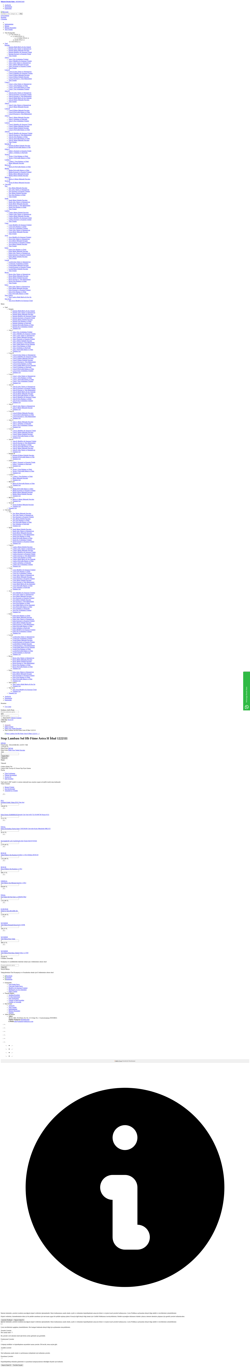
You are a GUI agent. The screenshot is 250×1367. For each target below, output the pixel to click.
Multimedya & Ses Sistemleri (18, 990)
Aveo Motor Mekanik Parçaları (18, 241)
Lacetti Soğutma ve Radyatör (21, 652)
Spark (6, 198)
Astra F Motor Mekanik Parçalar (19, 107)
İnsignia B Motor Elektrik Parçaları (19, 145)
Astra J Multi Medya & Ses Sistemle (23, 344)
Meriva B (8, 165)
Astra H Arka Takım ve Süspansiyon (20, 93)
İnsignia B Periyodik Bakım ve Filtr (20, 147)
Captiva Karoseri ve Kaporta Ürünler (20, 219)
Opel (6, 43)
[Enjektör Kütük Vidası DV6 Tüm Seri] (4, 799)
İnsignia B (8, 144)
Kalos (6, 248)
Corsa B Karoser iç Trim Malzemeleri (20, 114)
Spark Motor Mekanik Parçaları (18, 204)
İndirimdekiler (9, 24)
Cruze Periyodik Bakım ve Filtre (22, 586)
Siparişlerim (8, 7)
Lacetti (7, 260)
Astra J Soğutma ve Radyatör (21, 348)
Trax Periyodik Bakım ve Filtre (22, 522)
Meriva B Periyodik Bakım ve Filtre (20, 167)
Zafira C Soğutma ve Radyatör (18, 152)
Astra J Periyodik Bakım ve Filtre (22, 349)
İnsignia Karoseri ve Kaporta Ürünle (20, 54)
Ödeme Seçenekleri (11, 775)
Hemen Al (4, 758)
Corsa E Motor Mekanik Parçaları (19, 126)
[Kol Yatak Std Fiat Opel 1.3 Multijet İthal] (4, 893)
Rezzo (7, 272)
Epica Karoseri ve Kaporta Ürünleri (20, 290)
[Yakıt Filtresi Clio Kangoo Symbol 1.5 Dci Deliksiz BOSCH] (4, 851)
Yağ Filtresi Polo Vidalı (8, 939)
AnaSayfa (8, 5)
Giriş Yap (4, 719)
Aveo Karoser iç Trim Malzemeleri (23, 601)
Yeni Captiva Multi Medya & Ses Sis (20, 297)
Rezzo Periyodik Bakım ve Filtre (22, 667)
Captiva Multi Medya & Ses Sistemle (23, 559)
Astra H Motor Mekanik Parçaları (19, 100)
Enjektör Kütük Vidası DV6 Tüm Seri (12, 802)
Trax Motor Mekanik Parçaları (18, 188)
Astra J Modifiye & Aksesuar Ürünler (20, 61)
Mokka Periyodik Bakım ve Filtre (19, 170)
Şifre (2, 714)
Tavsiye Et (12, 768)
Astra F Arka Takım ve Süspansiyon (20, 105)
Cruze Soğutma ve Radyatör (21, 587)
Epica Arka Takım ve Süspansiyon (19, 286)
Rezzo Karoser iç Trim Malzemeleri (20, 279)
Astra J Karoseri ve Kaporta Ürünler (20, 66)
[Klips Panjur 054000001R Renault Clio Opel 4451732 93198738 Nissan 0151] (4, 813)
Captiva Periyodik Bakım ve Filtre (23, 561)
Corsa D (7, 70)
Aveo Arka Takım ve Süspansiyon (19, 239)
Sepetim (11, 1012)
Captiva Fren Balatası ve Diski (21, 557)
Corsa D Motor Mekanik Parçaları (19, 75)
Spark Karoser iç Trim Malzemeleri (19, 205)
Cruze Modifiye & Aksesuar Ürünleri (20, 225)
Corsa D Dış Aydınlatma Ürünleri (22, 371)
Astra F (7, 103)
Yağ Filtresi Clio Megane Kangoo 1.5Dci (13, 883)
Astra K (7, 131)
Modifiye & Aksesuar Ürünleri (18, 988)
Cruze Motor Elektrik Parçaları (21, 580)
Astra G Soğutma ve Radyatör (18, 119)
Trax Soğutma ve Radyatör (20, 524)
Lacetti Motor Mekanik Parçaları (19, 265)
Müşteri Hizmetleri (10, 28)
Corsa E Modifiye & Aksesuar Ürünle (20, 124)
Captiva (7, 211)
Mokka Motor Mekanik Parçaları (19, 174)
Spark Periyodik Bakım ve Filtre (22, 538)
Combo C (8, 160)
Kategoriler (8, 8)
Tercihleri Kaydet (17, 1365)
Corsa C (7, 82)
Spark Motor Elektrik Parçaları (18, 200)
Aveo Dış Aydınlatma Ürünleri (21, 610)
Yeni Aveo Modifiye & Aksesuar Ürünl (21, 300)
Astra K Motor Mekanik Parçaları (19, 140)
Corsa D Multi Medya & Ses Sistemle (24, 365)
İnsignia (7, 45)
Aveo (6, 235)
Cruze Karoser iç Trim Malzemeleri (23, 582)
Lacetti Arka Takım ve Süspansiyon (20, 262)
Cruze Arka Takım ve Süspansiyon (19, 230)
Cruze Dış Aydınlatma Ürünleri (18, 228)
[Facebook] (8, 976)
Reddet (119, 1316)
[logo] (4, 12)
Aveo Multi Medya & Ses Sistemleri (23, 605)
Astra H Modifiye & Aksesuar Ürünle (24, 397)
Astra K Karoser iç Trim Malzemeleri (20, 135)
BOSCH (3, 853)
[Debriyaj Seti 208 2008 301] (4, 907)
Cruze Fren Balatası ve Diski (17, 226)
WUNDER (4, 923)
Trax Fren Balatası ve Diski (17, 195)
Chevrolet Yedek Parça (16, 986)
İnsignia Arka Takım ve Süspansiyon (20, 49)
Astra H (7, 91)
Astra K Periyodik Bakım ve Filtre (19, 138)
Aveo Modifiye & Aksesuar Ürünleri (20, 237)
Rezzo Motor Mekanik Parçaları (18, 276)
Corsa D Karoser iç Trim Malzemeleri (20, 78)
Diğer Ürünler (9, 727)
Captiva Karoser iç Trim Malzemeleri (23, 556)
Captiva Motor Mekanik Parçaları (19, 216)
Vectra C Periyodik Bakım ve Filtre (19, 158)
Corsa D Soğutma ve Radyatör (21, 367)
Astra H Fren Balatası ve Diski (21, 399)
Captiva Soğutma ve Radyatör (21, 563)
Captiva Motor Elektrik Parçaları (19, 212)
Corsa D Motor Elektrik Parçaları (19, 77)
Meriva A (8, 177)
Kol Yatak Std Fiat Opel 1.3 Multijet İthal (13, 897)
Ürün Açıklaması (10, 773)
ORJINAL (4, 881)
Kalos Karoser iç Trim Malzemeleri (23, 624)
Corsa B (7, 108)
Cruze (6, 223)
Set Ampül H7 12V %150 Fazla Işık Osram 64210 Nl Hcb (19, 841)
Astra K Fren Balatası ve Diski (18, 137)
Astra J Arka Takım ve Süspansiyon (20, 63)
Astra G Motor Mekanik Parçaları (19, 117)
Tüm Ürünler (13, 56)
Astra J (7, 57)
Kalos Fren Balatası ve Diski (17, 249)
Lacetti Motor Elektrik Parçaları (18, 269)
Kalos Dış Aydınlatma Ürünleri (22, 631)
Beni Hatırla (7, 718)
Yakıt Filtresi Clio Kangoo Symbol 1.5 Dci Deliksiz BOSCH (19, 855)
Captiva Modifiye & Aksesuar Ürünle (20, 218)
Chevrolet (8, 184)
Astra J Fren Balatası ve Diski (21, 346)
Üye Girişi (8, 706)
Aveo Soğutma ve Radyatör (21, 608)
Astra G (7, 115)
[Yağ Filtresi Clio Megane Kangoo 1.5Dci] (4, 879)
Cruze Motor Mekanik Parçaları (18, 232)
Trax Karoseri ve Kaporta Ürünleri (19, 191)
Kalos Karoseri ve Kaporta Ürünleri (20, 255)
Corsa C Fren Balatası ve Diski (18, 86)
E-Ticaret (120, 1061)
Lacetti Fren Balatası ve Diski (21, 649)
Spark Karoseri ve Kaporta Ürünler (23, 541)
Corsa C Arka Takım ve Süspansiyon (20, 84)
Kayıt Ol (10, 719)
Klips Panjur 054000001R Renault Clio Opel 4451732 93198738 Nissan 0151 (25, 814)
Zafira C (7, 149)
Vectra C (7, 154)
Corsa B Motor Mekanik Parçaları (19, 110)
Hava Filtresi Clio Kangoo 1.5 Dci (11, 869)
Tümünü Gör (16, 328)
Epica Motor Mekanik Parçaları (18, 288)
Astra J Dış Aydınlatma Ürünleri (18, 59)
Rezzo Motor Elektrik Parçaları (18, 278)
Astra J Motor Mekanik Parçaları (19, 64)
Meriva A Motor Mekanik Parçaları (19, 179)
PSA (2, 800)
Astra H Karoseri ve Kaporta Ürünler (20, 94)
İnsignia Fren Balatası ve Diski (21, 321)
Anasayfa (8, 725)
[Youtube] (8, 977)
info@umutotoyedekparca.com (23, 1021)
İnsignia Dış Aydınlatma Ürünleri (22, 327)
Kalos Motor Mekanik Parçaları (18, 251)
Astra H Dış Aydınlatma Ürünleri (22, 401)
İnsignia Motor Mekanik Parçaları (19, 50)
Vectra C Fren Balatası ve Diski (18, 156)
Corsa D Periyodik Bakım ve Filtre (23, 369)
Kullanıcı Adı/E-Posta (7, 710)
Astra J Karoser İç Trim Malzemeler (23, 342)
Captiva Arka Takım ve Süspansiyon (20, 214)
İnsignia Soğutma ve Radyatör (21, 323)
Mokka (7, 168)
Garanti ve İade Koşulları (16, 1000)
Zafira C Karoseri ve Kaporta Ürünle (20, 151)
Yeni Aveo (8, 299)
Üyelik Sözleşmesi (14, 997)
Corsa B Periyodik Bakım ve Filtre (19, 112)
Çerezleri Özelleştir (7, 1320)
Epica (6, 285)
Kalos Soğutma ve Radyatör (21, 628)
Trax (6, 186)
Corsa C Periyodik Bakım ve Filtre (19, 87)
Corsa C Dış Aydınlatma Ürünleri (19, 89)
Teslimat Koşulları (14, 995)
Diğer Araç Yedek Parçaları (13, 728)
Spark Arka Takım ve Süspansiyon (19, 202)
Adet (2, 752)
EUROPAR (4, 909)
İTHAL (3, 827)
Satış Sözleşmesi (14, 998)
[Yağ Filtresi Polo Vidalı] (4, 935)
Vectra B (7, 181)
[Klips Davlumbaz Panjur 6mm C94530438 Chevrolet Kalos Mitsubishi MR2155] (4, 825)
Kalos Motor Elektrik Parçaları (18, 256)
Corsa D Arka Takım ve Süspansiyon (20, 71)
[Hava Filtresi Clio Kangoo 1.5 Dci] (4, 865)
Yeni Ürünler (9, 29)
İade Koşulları (9, 779)
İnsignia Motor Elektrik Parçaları (22, 319)
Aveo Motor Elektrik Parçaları (18, 244)
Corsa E (7, 123)
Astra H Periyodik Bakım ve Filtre (23, 395)
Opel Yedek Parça (14, 984)
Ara (21, 13)
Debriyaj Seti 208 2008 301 (9, 911)
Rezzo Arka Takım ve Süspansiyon (19, 274)
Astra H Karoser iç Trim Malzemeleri (20, 96)
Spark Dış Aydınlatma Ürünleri (22, 540)
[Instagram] (8, 979)
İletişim (7, 26)
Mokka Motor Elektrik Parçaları (18, 175)
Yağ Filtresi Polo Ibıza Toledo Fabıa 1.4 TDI (14, 953)
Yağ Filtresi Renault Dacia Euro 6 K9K (13, 925)
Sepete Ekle (5, 756)
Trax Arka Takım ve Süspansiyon (19, 189)
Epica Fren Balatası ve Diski (17, 292)
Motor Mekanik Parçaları (16, 163)
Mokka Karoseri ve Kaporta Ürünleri (20, 172)
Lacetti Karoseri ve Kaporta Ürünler (20, 267)
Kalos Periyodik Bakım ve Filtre (22, 626)
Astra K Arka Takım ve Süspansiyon (23, 450)
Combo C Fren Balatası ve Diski (19, 161)
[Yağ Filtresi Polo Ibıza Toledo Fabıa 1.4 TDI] (4, 949)
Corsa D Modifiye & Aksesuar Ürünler (21, 73)
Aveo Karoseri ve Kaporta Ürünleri (19, 242)
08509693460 (25, 1020)
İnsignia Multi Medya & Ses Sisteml (20, 47)
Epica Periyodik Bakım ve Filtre (18, 293)
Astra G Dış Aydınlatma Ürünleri (19, 121)
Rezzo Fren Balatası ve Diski (18, 281)
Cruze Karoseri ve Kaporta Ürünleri (23, 578)
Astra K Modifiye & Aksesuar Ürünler (20, 133)
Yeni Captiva (9, 295)
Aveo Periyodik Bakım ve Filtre (22, 607)
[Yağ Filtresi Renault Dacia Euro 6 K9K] (4, 921)
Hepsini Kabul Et (19, 1320)
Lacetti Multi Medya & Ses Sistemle (23, 647)
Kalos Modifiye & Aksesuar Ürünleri (23, 630)
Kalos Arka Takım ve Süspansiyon (19, 253)
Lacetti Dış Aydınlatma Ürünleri (18, 263)
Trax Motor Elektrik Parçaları (18, 193)
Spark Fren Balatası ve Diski (17, 207)
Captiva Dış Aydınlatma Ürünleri (22, 564)
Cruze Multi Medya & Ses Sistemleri (23, 584)
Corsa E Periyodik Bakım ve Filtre (19, 130)
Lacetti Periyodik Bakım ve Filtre (22, 651)
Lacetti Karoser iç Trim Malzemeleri (23, 645)
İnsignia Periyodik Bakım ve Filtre (23, 325)
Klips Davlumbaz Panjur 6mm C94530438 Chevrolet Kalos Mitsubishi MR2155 (25, 828)
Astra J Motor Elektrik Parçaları (22, 341)
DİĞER (3, 743)
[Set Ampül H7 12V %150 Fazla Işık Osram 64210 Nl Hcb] (4, 839)
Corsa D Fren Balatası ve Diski (22, 364)
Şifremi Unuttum (16, 718)
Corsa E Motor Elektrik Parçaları (19, 128)
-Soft (116, 1061)
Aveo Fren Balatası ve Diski (21, 603)
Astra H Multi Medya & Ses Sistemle (20, 98)
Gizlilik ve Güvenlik (15, 1002)
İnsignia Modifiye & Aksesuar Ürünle (20, 52)
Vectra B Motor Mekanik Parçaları (19, 182)
